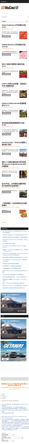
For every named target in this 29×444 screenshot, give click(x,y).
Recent (3, 395)
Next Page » (4, 222)
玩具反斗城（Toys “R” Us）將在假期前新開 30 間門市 (14, 285)
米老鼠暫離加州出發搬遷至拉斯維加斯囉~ (12, 266)
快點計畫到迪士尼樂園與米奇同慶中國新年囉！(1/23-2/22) (15, 257)
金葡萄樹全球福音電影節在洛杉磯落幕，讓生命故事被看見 (15, 237)
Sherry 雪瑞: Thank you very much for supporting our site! (14, 416)
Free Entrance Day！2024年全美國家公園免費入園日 (14, 143)
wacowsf (3, 28)
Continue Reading (6, 36)
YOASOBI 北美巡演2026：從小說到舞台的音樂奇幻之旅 (15, 234)
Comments (4, 396)
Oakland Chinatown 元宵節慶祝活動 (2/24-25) (14, 45)
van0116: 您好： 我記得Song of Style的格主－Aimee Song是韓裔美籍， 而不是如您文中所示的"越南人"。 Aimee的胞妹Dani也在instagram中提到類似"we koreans (15, 428)
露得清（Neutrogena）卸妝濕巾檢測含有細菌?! (13, 283)
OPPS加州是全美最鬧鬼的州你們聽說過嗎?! (13, 274)
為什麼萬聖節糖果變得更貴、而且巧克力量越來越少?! (15, 277)
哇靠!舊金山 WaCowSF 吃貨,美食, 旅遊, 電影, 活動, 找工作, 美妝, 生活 (14, 384)
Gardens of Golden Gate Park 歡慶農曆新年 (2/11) (14, 104)
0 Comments (17, 146)
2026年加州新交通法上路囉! (9, 243)
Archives (3, 398)
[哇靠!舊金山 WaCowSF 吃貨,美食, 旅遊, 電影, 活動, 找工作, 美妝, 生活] (10, 9)
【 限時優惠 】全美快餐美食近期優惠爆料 (14, 204)
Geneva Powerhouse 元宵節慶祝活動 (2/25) (14, 26)
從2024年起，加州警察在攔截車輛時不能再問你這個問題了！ (14, 184)
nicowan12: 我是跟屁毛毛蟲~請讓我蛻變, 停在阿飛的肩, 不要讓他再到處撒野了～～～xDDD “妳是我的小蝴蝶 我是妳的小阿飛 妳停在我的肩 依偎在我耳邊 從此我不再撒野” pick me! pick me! (15, 421)
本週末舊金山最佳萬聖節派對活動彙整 (11, 263)
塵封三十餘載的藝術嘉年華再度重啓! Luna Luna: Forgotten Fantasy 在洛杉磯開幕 (14, 164)
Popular (3, 394)
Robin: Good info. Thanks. (7, 418)
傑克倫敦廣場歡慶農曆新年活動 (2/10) (13, 124)
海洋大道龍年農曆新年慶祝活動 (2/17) (13, 65)
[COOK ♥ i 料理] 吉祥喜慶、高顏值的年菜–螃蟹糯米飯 (14, 84)
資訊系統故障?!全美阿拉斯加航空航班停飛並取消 (13, 288)
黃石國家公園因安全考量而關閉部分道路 (11, 268)
